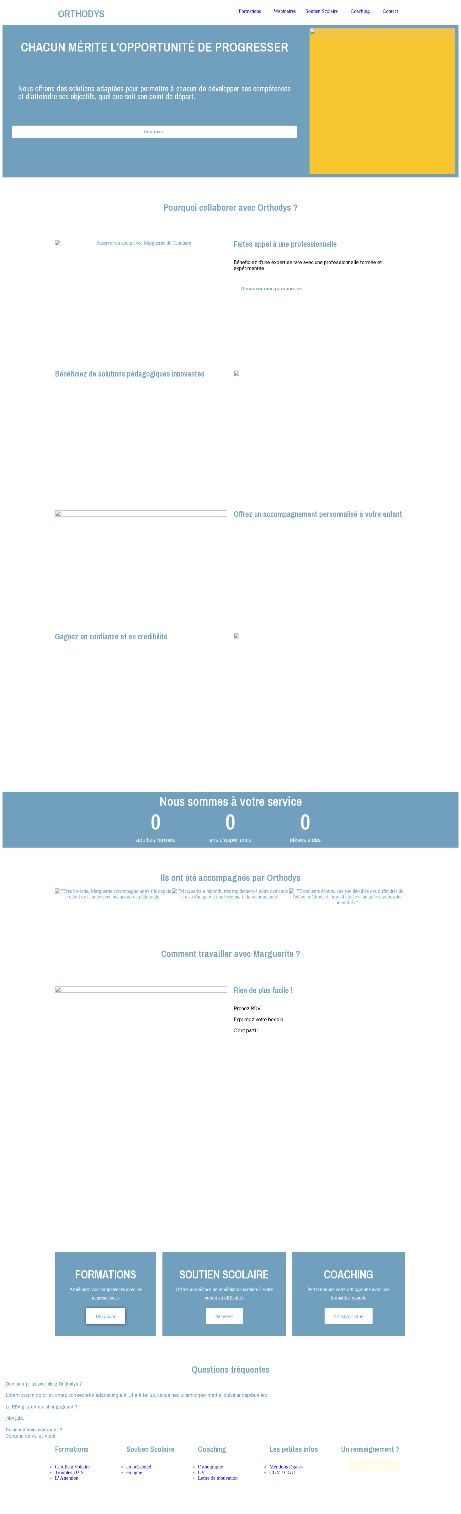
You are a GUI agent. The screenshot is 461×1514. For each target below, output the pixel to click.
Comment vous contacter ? (34, 1429)
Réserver (224, 1316)
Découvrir (106, 1316)
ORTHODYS (81, 13)
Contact (390, 11)
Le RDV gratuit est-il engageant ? (41, 1406)
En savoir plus (348, 1316)
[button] (61, 900)
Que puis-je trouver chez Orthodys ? (44, 1383)
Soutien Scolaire (321, 11)
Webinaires (285, 11)
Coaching (360, 11)
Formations (250, 11)
